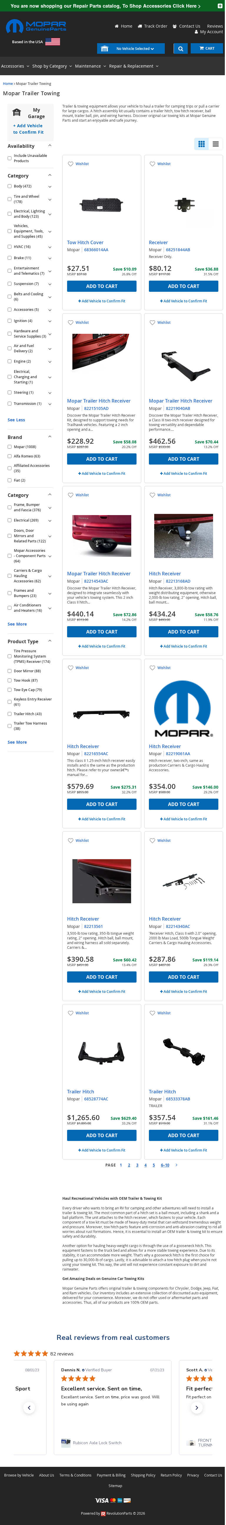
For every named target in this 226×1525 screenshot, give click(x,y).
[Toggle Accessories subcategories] (49, 309)
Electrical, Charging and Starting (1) (25, 377)
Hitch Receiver (165, 573)
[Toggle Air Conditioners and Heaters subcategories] (49, 607)
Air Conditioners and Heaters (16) (28, 608)
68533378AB (178, 1099)
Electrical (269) (26, 520)
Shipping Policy (143, 1475)
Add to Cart (101, 286)
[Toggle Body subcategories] (49, 186)
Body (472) (22, 186)
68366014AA (96, 249)
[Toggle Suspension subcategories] (49, 283)
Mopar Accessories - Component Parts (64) (30, 556)
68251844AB (178, 249)
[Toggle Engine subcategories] (49, 361)
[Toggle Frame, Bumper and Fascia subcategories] (49, 507)
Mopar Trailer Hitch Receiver (99, 401)
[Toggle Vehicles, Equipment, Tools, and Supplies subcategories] (49, 231)
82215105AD (96, 408)
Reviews (214, 26)
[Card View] (202, 144)
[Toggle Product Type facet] (49, 641)
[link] (112, 1443)
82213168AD (178, 581)
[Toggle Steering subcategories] (49, 392)
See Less (16, 420)
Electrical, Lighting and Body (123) (29, 214)
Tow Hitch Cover (85, 242)
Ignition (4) (23, 320)
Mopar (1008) (25, 446)
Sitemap (115, 1485)
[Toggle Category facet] (49, 175)
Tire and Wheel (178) (26, 199)
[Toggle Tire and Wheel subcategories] (49, 199)
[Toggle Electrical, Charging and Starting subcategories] (49, 377)
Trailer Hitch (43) (28, 713)
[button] (29, 1408)
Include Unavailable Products (30, 158)
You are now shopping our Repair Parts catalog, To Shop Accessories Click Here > (106, 5)
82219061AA (178, 753)
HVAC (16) (22, 246)
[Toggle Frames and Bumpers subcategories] (49, 593)
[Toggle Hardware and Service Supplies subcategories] (49, 333)
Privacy (193, 1475)
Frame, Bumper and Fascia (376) (27, 507)
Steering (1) (24, 392)
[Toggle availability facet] (49, 146)
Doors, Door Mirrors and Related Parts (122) (30, 536)
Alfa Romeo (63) (27, 456)
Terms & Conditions (75, 1475)
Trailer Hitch (80, 1091)
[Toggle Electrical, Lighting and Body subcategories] (49, 213)
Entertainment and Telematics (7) (29, 271)
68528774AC (96, 1099)
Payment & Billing (111, 1475)
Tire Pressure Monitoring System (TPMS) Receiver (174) (32, 656)
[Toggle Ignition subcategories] (49, 320)
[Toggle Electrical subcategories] (49, 520)
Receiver (158, 242)
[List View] (216, 144)
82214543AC (96, 581)
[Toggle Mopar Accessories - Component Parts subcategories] (49, 555)
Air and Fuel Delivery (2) (24, 348)
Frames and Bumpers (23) (25, 593)
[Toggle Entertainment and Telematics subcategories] (49, 270)
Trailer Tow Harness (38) (30, 726)
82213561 (93, 926)
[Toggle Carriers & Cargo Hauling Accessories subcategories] (49, 575)
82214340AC (178, 926)
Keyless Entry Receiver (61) (33, 702)
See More (17, 624)
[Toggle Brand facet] (49, 437)
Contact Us (189, 26)
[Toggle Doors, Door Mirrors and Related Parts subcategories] (49, 535)
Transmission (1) (27, 403)
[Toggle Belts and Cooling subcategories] (49, 296)
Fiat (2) (19, 480)
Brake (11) (22, 257)
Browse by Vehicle (19, 1475)
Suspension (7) (26, 283)
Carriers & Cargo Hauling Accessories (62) (28, 576)
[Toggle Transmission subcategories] (49, 403)
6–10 (165, 1165)
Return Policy (171, 1475)
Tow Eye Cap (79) (28, 689)
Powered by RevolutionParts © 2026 (113, 1513)
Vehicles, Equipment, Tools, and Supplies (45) (29, 231)
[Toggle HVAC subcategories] (49, 246)
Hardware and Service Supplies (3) (30, 334)
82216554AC (96, 753)
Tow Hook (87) (26, 680)
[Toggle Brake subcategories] (49, 258)
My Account (210, 31)
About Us (46, 1475)
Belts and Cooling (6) (28, 296)
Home (8, 83)
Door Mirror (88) (27, 670)
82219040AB (178, 408)
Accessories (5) (26, 309)
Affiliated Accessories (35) (32, 468)
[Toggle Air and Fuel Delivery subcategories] (49, 348)
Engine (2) (22, 361)
